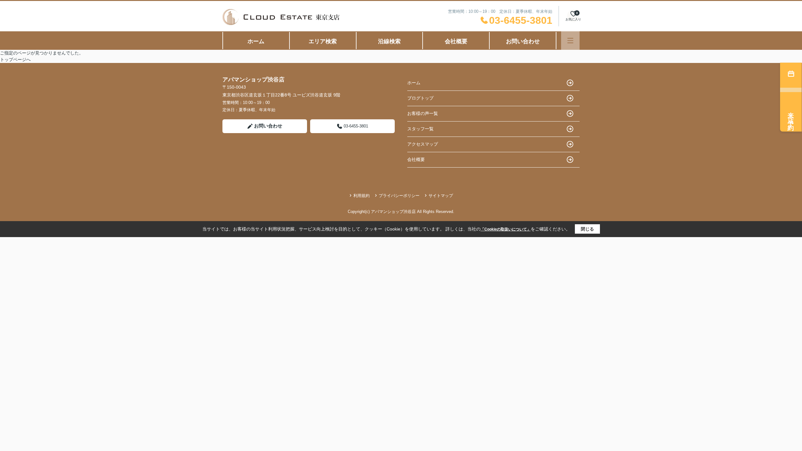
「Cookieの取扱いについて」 (506, 229)
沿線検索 (389, 41)
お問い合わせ (523, 41)
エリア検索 (323, 41)
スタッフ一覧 (420, 128)
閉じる (587, 228)
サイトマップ (441, 195)
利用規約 (361, 195)
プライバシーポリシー (399, 195)
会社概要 (456, 41)
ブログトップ (420, 98)
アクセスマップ (422, 144)
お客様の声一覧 (422, 113)
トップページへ (15, 59)
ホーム (255, 41)
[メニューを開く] (570, 40)
